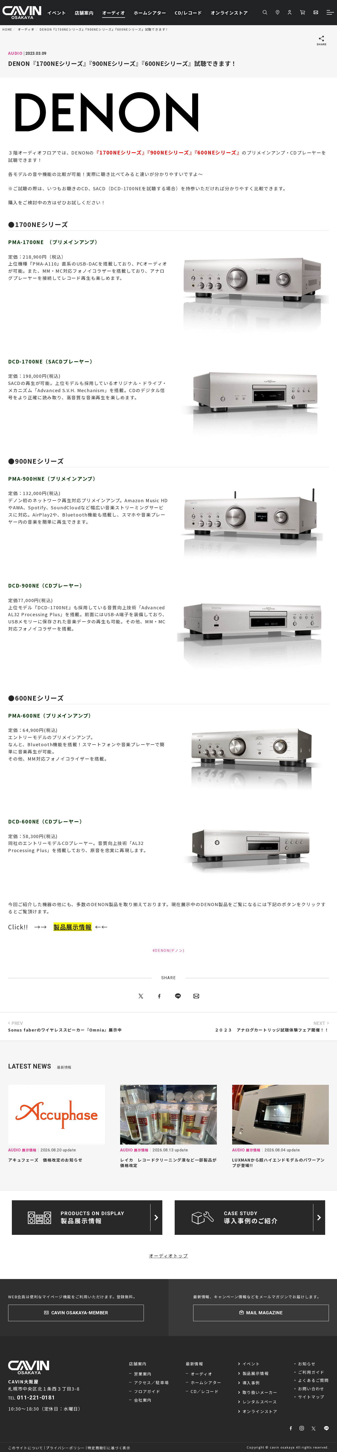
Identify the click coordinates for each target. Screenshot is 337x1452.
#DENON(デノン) (169, 950)
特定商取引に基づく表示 (109, 1447)
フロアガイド (147, 1391)
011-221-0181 (36, 1398)
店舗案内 (84, 12)
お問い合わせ (311, 1389)
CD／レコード (205, 1391)
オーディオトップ (168, 1255)
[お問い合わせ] (316, 12)
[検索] (265, 12)
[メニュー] (331, 12)
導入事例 (251, 1383)
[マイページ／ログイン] (289, 12)
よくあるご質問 (313, 1380)
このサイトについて (25, 1447)
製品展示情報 (256, 1373)
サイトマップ (311, 1397)
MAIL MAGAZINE (264, 1312)
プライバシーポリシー (65, 1447)
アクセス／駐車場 (151, 1382)
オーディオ (113, 12)
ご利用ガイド (311, 1372)
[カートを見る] (302, 12)
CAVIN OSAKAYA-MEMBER (79, 1312)
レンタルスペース (260, 1402)
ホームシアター (150, 12)
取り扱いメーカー (260, 1392)
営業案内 (142, 1374)
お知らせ (307, 1364)
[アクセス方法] (277, 12)
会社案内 (142, 1400)
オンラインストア (229, 12)
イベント (56, 12)
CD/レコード (188, 12)
